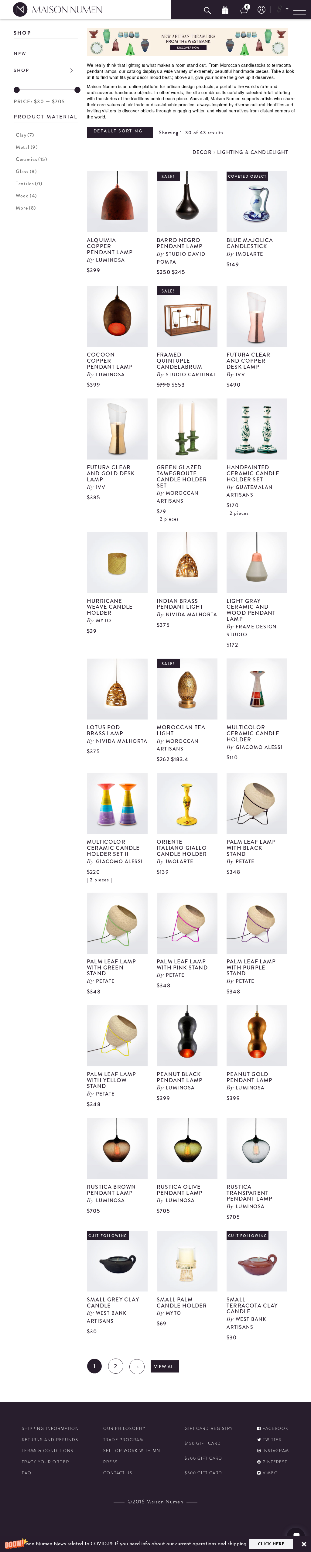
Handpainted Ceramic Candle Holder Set (253, 473)
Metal (27, 147)
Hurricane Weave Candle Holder (110, 607)
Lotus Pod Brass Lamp (105, 730)
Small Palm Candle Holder (182, 1303)
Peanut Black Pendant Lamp (180, 1077)
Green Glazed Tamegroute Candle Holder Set (182, 476)
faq (27, 1473)
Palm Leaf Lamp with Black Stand (251, 848)
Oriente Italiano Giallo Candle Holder (182, 848)
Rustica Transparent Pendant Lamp (249, 1193)
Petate (245, 861)
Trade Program (123, 1440)
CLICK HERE (271, 1544)
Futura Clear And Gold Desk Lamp (111, 473)
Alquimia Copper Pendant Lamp (110, 246)
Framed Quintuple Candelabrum (179, 361)
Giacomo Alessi (259, 747)
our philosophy (124, 1428)
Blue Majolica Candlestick (250, 243)
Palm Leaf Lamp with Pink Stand (182, 965)
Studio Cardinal (191, 374)
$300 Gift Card (203, 1458)
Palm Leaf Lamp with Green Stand (111, 968)
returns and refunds (50, 1440)
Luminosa (110, 260)
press (110, 1462)
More (26, 207)
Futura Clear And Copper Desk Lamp (248, 361)
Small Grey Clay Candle (113, 1303)
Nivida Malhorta (191, 614)
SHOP (21, 70)
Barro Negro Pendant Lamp (180, 243)
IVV (240, 374)
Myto (103, 620)
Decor (202, 152)
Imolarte (249, 254)
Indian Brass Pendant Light (180, 604)
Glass (26, 171)
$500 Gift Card (203, 1473)
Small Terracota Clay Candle (252, 1306)
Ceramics (31, 159)
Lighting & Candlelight (252, 152)
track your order (45, 1462)
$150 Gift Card (203, 1443)
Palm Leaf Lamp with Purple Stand (251, 968)
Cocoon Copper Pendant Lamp (110, 361)
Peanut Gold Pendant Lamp (249, 1077)
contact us (118, 1473)
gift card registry (209, 1428)
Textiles (29, 183)
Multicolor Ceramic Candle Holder (253, 733)
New (20, 53)
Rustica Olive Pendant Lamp (180, 1190)
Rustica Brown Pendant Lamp (111, 1190)
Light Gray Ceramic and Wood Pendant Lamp (251, 610)
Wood (26, 195)
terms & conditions (47, 1451)
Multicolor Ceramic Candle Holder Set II (113, 848)
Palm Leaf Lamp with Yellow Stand (111, 1080)
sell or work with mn (131, 1451)
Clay (25, 135)
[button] (155, 1544)
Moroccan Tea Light (181, 730)
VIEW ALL (165, 1366)
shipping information (50, 1428)
